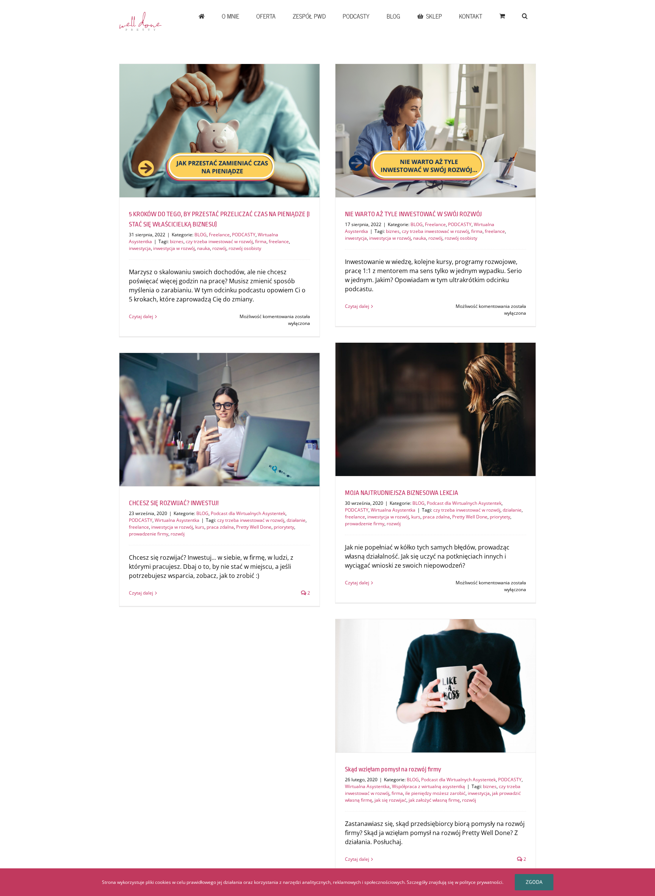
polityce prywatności (480, 882)
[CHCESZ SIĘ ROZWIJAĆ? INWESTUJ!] (219, 419)
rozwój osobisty (245, 248)
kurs (415, 517)
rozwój (219, 248)
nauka (203, 248)
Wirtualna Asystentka (393, 510)
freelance (279, 241)
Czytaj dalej (141, 316)
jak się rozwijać (390, 800)
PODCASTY (243, 234)
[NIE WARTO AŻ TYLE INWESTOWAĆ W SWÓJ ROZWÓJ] (435, 130)
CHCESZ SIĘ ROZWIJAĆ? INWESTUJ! (174, 503)
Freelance (219, 234)
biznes (176, 241)
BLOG (200, 234)
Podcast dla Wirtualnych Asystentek (464, 503)
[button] (524, 16)
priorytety (500, 517)
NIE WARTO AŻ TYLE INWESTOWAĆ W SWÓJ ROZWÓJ (413, 214)
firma (260, 241)
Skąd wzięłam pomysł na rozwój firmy (393, 769)
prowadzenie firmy (364, 523)
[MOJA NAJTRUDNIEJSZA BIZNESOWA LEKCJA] (435, 409)
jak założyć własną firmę (434, 800)
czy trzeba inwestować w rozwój (219, 241)
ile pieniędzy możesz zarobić (435, 793)
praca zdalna (436, 517)
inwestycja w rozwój (174, 248)
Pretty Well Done (469, 517)
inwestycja (140, 248)
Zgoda (534, 882)
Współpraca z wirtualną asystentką (428, 786)
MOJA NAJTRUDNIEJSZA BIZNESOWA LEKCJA (401, 492)
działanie (512, 510)
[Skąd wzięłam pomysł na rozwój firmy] (435, 685)
